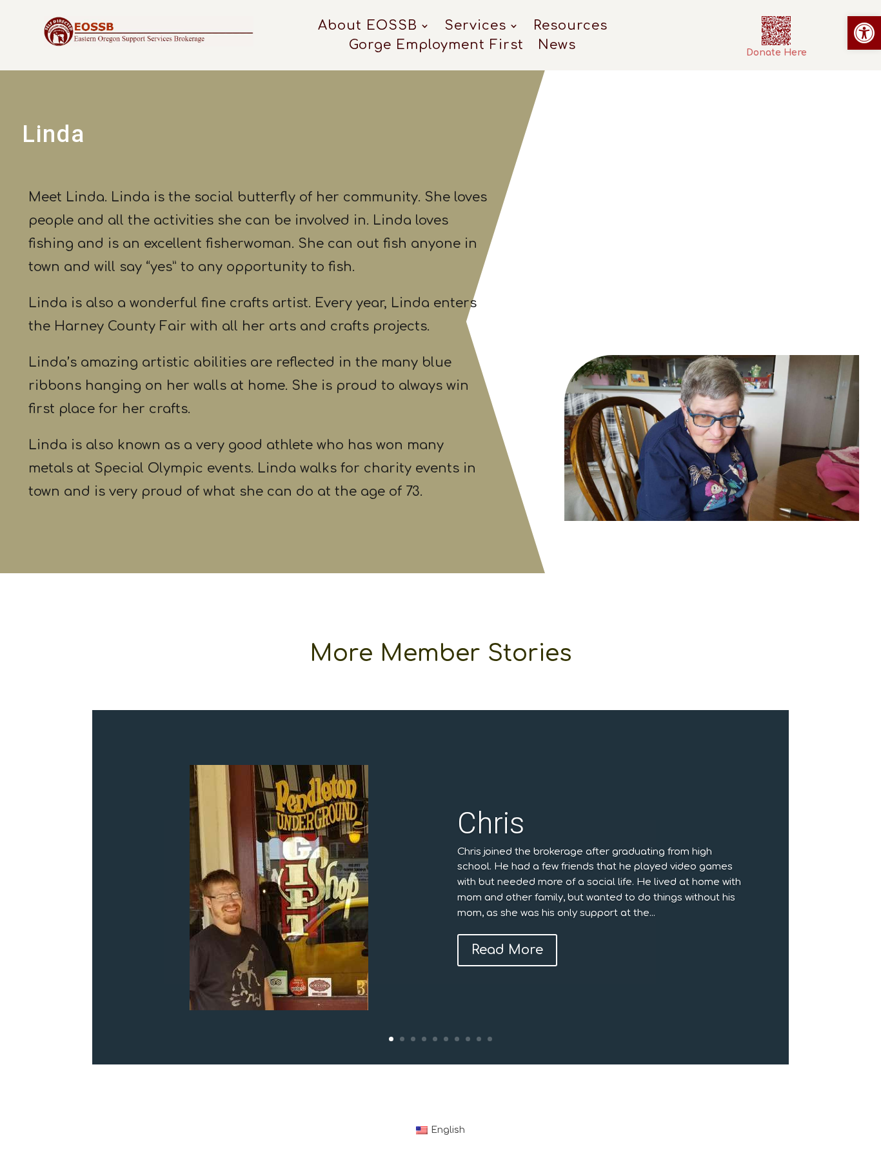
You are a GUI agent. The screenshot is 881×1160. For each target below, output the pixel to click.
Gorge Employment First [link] (436, 46)
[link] (864, 33)
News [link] (557, 46)
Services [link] (475, 27)
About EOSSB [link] (367, 27)
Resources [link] (570, 27)
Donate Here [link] (776, 52)
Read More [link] (507, 949)
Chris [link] (490, 823)
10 (490, 1039)
